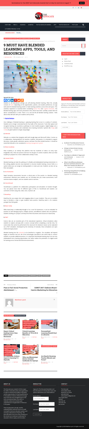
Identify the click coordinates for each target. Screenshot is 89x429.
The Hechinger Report (9, 352)
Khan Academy (9, 147)
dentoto (61, 399)
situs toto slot (62, 402)
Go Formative (9, 171)
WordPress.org (68, 66)
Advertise (30, 24)
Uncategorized (26, 350)
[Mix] (22, 100)
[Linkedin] (12, 100)
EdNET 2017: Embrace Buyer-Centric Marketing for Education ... (44, 290)
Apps (55, 24)
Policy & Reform (8, 321)
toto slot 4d (61, 404)
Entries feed (67, 61)
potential (21, 232)
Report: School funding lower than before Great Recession (11, 333)
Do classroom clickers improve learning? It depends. (11, 358)
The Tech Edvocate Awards (43, 24)
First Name (64, 117)
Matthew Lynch (8, 57)
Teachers (54, 346)
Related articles (8, 315)
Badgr (53, 128)
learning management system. (34, 143)
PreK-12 (15, 24)
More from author (20, 315)
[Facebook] (5, 100)
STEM (39, 275)
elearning (25, 275)
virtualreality (46, 275)
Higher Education (8, 350)
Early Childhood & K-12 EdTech (10, 38)
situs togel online (63, 397)
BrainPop (8, 194)
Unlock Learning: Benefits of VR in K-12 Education (30, 333)
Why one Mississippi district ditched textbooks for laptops (30, 359)
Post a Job (75, 24)
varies (12, 105)
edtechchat (18, 275)
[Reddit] (18, 100)
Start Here (8, 24)
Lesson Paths (9, 158)
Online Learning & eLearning (25, 38)
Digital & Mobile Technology (29, 321)
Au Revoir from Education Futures (74, 143)
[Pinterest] (15, 100)
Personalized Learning (47, 321)
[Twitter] (8, 100)
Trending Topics (35, 38)
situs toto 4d (62, 401)
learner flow (36, 109)
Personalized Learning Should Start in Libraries (49, 333)
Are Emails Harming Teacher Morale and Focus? (48, 358)
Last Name (64, 122)
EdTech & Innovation (46, 346)
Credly (5, 130)
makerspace (33, 275)
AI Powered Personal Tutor (12, 29)
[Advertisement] (30, 259)
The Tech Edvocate (64, 24)
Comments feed (68, 63)
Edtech (11, 275)
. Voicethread (8, 183)
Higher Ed (22, 24)
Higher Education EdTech (28, 325)
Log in (65, 59)
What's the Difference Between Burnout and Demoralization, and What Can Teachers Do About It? (74, 163)
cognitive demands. (49, 109)
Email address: (65, 111)
